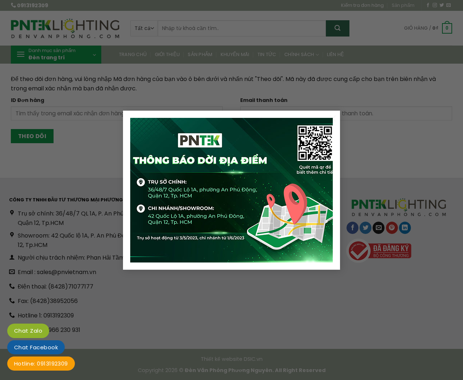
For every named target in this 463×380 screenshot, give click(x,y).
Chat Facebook (36, 347)
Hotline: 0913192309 (41, 363)
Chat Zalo (28, 330)
